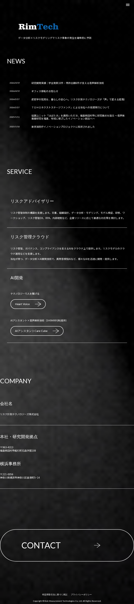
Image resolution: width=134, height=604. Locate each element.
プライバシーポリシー (81, 594)
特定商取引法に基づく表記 (54, 594)
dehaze (128, 5)
